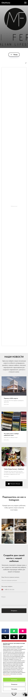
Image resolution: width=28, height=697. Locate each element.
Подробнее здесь (7, 675)
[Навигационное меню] (25, 3)
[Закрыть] (26, 695)
